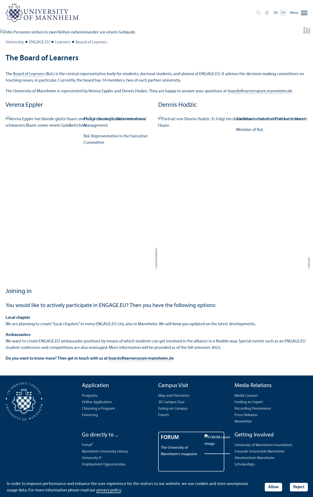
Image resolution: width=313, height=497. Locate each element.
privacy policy (108, 490)
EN (283, 13)
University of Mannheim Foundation (263, 445)
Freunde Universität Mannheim (260, 452)
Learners (63, 42)
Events (163, 415)
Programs (90, 396)
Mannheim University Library (105, 452)
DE (276, 13)
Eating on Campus (173, 409)
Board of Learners (91, 42)
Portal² (87, 445)
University (15, 42)
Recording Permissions (253, 409)
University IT (92, 458)
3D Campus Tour (171, 402)
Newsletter (243, 421)
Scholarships (245, 464)
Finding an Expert (249, 402)
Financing (90, 415)
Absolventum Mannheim (254, 458)
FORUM (170, 438)
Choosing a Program (98, 409)
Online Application (97, 402)
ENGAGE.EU (39, 42)
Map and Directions (174, 396)
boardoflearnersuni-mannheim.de (260, 91)
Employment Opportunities (104, 464)
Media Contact (246, 396)
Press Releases (246, 415)
